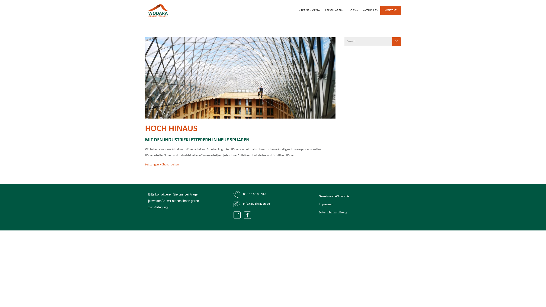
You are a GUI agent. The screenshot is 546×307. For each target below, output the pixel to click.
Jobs (352, 10)
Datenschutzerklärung (333, 212)
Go (396, 41)
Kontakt (391, 10)
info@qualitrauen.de (256, 204)
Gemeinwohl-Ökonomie (334, 196)
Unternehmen (307, 10)
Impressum (326, 204)
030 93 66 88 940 (254, 194)
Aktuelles (370, 10)
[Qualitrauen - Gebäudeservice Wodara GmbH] (158, 10)
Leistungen (333, 10)
